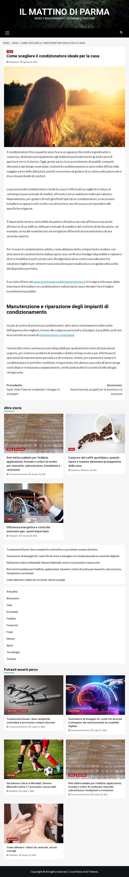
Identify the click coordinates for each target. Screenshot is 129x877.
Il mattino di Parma (64, 12)
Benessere (13, 598)
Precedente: (33, 390)
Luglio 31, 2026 (38, 727)
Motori (11, 638)
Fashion (11, 618)
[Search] (121, 32)
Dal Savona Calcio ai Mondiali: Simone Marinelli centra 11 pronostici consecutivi (53, 562)
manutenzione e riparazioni (56, 335)
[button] (7, 32)
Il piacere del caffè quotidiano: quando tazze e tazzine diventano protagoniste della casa (94, 461)
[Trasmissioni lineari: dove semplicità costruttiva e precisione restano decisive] (33, 695)
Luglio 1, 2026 (28, 791)
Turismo (11, 658)
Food (10, 631)
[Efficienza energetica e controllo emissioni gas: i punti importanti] (33, 503)
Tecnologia (13, 652)
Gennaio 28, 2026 (29, 536)
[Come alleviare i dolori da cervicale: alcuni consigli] (33, 823)
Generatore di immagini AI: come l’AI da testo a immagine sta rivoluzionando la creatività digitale (63, 556)
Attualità (12, 591)
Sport (10, 645)
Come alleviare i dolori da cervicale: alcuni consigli (36, 579)
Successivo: (96, 390)
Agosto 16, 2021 (30, 62)
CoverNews (76, 871)
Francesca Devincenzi (18, 474)
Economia (19, 449)
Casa (10, 51)
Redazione (14, 62)
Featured (12, 625)
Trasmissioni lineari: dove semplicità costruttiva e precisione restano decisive (52, 549)
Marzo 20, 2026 (90, 470)
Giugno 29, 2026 (39, 474)
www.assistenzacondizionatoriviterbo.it (59, 281)
